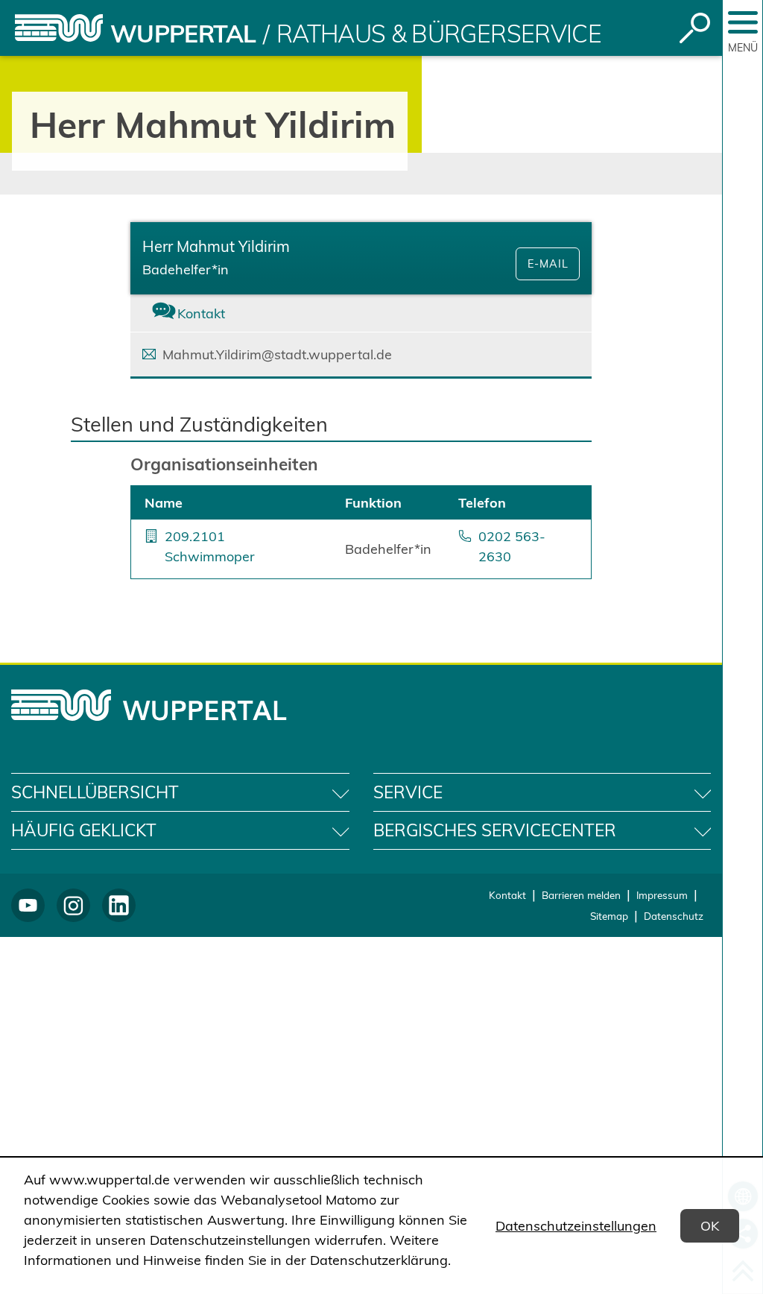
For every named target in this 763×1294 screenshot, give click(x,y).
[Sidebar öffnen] (743, 22)
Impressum (662, 895)
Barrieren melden (581, 895)
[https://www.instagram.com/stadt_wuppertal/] (73, 905)
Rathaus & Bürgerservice (438, 33)
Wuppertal (183, 33)
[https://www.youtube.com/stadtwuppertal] (28, 905)
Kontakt (507, 895)
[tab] (207, 313)
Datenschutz (673, 915)
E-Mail (548, 264)
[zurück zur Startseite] (59, 28)
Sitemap (609, 915)
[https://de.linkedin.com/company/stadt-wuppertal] (119, 905)
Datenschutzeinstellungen (576, 1225)
